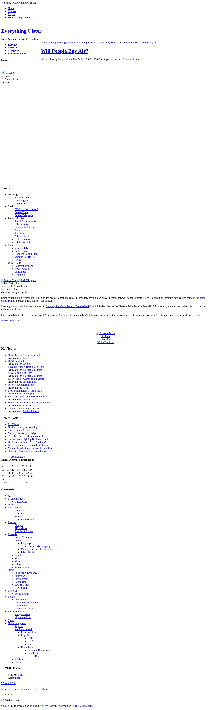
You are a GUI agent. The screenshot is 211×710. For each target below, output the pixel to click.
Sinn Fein (20, 233)
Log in (11, 14)
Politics (11, 596)
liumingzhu (29, 393)
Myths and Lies (23, 617)
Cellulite (27, 364)
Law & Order (22, 584)
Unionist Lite (21, 203)
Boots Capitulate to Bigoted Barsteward (28, 445)
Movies (18, 558)
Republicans (27, 647)
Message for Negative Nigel (22, 433)
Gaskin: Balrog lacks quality (22, 427)
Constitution (21, 599)
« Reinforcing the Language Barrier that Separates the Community (75, 42)
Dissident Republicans (39, 650)
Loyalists (25, 635)
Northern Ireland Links (26, 253)
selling (11, 300)
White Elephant (105, 342)
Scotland (19, 659)
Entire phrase (11, 79)
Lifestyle (12, 534)
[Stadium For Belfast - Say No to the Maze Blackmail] (105, 336)
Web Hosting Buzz (83, 705)
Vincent (27, 405)
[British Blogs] (9, 280)
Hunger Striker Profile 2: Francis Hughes (29, 402)
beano (61, 59)
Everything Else (16, 498)
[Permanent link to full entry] (47, 59)
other (202, 297)
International (14, 507)
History (12, 504)
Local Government (24, 608)
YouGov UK (21, 248)
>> (25, 482)
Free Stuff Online (24, 531)
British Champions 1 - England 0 (25, 390)
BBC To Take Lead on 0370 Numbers (28, 396)
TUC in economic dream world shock (27, 436)
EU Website (21, 528)
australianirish (30, 381)
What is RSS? (8, 683)
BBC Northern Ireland (26, 209)
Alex (25, 387)
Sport (11, 620)
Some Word (11, 76)
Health (18, 555)
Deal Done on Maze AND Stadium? (27, 442)
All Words (10, 72)
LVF (30, 638)
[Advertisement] (11, 133)
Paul (25, 358)
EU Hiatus (13, 424)
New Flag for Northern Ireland (24, 355)
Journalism (20, 581)
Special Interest (16, 611)
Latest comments (17, 53)
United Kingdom (17, 623)
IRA (36, 656)
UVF (30, 644)
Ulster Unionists (23, 239)
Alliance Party (22, 236)
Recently (13, 44)
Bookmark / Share (10, 320)
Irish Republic (28, 519)
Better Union (21, 251)
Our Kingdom (22, 200)
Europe (18, 516)
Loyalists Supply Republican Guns (26, 366)
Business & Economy (26, 572)
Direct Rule (21, 605)
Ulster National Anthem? (21, 384)
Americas (19, 510)
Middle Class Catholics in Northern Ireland (30, 448)
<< (3, 482)
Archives (13, 47)
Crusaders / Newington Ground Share (27, 451)
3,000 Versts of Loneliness (22, 270)
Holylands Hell (16, 361)
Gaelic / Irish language (39, 546)
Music (18, 561)
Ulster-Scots (27, 552)
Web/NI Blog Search (19, 17)
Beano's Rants (22, 593)
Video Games (22, 567)
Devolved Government (26, 602)
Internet (117, 59)
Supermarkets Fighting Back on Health (28, 439)
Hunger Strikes (22, 614)
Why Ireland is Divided (20, 372)
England (19, 626)
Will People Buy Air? (64, 51)
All (9, 495)
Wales (18, 662)
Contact (12, 11)
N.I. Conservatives (24, 242)
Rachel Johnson (31, 411)
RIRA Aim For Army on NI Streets (26, 378)
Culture (18, 540)
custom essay (30, 399)
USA (24, 513)
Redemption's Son (24, 265)
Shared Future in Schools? (21, 430)
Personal (12, 590)
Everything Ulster (21, 31)
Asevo (44, 705)
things (4, 300)
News (11, 569)
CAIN (18, 259)
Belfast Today (22, 212)
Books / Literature (24, 537)
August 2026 (18, 456)
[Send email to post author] (69, 59)
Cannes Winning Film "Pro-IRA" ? (26, 408)
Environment (21, 578)
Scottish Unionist (23, 197)
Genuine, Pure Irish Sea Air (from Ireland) (68, 306)
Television (20, 564)
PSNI (24, 587)
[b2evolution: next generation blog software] (25, 689)
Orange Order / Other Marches (37, 549)
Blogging (19, 525)
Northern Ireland (131, 59)
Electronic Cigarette (33, 369)
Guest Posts (21, 501)
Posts (20, 674)
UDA (31, 641)
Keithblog (20, 274)
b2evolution (65, 705)
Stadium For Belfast (25, 256)
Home (11, 8)
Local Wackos (28, 632)
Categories (14, 50)
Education (20, 575)
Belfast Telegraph (24, 215)
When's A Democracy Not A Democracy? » (133, 42)
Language (26, 543)
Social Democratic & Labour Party (25, 223)
